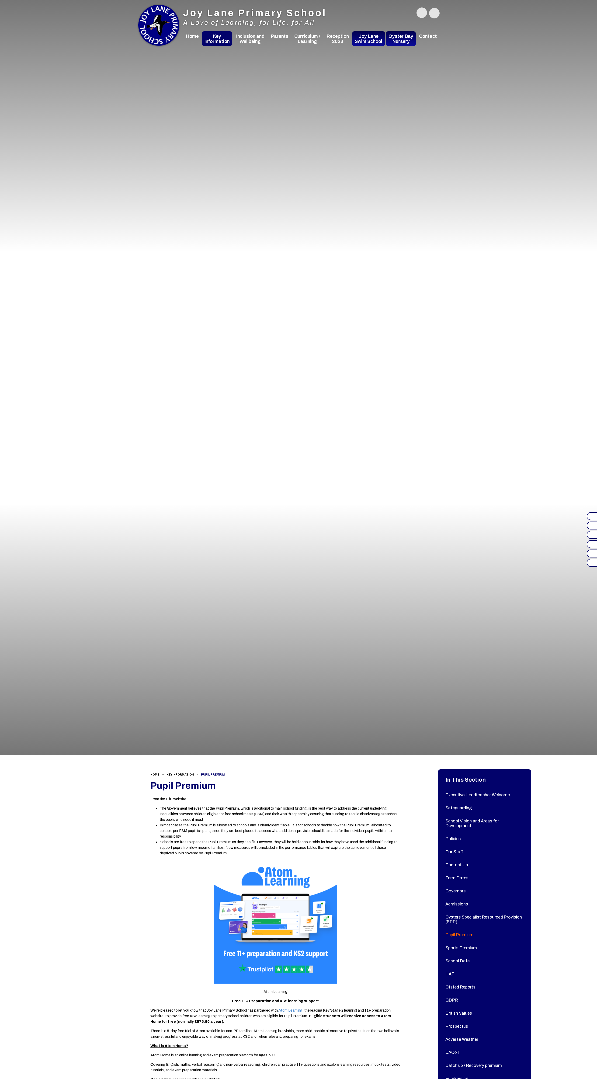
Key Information (180, 774)
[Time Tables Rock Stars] (592, 544)
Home (154, 774)
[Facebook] (592, 516)
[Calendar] (592, 563)
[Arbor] (592, 553)
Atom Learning (290, 1010)
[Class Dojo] (592, 535)
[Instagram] (592, 525)
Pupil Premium (213, 774)
